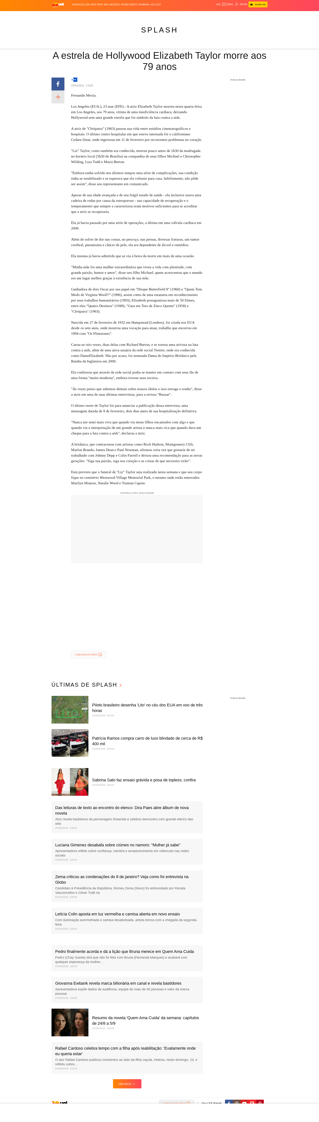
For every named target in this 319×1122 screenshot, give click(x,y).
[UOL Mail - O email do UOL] (228, 4)
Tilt (192, 14)
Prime (235, 14)
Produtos (55, 14)
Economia (126, 14)
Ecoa (198, 14)
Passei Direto (129, 4)
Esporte (148, 14)
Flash (66, 14)
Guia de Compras (259, 14)
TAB (228, 14)
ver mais (124, 1083)
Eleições (77, 14)
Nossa (221, 14)
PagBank (144, 4)
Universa (171, 14)
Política (102, 14)
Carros (113, 14)
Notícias (90, 14)
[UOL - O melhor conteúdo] (58, 4)
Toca (243, 14)
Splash (159, 14)
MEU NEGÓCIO (112, 4)
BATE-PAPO (97, 4)
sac (218, 4)
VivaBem (184, 14)
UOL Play (155, 4)
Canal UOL (209, 14)
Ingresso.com (81, 4)
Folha (137, 14)
